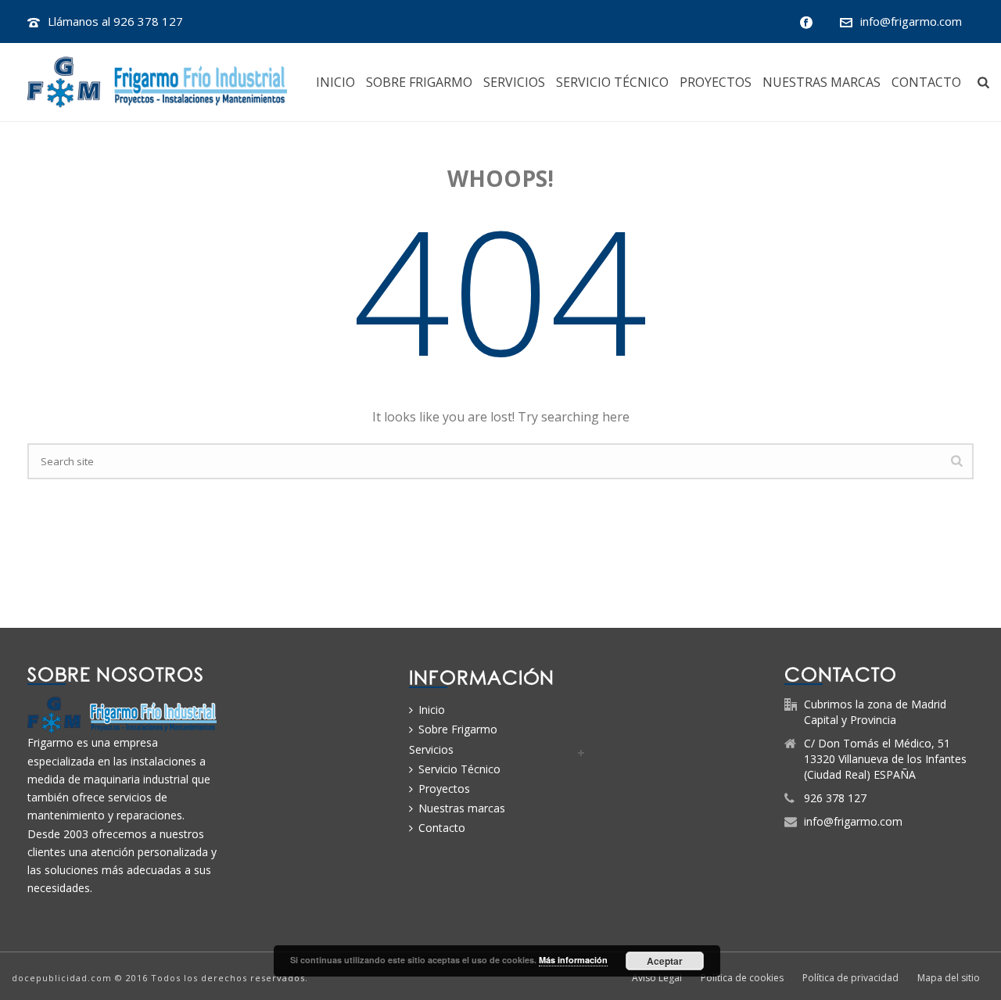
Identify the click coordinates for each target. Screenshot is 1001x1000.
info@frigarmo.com (911, 21)
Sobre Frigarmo (419, 82)
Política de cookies (742, 978)
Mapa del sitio (948, 978)
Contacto (926, 82)
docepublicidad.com (62, 978)
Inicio (335, 82)
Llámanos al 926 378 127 (115, 21)
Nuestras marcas (821, 82)
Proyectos (716, 82)
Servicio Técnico (612, 82)
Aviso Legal (657, 978)
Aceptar (665, 961)
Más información (573, 960)
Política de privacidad (850, 978)
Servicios (514, 82)
